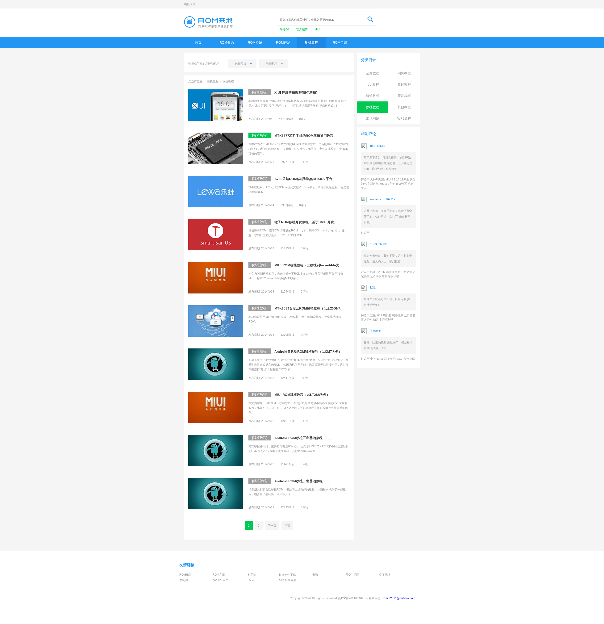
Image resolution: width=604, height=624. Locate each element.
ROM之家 (219, 574)
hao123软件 (220, 580)
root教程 (372, 84)
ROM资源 (226, 42)
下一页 (272, 525)
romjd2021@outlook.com (399, 598)
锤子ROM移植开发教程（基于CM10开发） (305, 222)
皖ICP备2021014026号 (353, 598)
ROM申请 (340, 42)
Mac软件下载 (287, 574)
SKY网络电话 (287, 580)
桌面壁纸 (384, 574)
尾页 (287, 525)
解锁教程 (372, 96)
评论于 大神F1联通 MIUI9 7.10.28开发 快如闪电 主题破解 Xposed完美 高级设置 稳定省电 (388, 184)
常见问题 (372, 118)
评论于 (365, 233)
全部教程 (372, 73)
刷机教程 (311, 42)
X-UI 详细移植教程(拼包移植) (295, 92)
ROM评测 (283, 42)
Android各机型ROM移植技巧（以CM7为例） (308, 351)
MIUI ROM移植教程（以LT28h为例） (302, 395)
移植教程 (228, 81)
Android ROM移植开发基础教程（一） (303, 481)
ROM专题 (255, 42)
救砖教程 (404, 84)
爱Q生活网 (352, 574)
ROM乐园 (185, 574)
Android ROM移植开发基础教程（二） (303, 438)
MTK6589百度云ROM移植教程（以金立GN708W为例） (309, 308)
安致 (315, 574)
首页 (198, 42)
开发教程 (404, 96)
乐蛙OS (285, 29)
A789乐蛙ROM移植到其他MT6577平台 (303, 179)
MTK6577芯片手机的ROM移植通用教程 (303, 136)
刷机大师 (189, 4)
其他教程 (404, 107)
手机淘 (183, 580)
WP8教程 (404, 118)
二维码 (250, 580)
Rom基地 (208, 22)
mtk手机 (251, 574)
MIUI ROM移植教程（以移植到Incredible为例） (309, 265)
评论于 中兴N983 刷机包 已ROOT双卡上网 (388, 358)
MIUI (317, 29)
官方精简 (302, 29)
